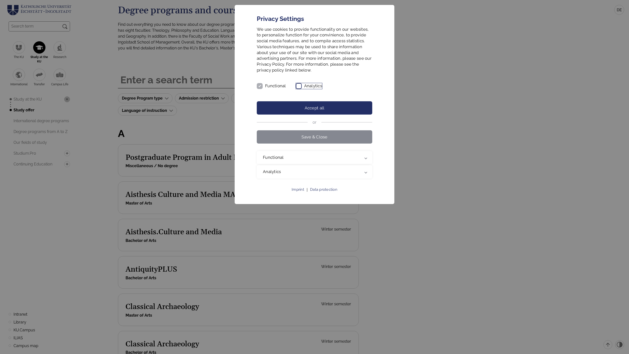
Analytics (313, 85)
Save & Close (314, 136)
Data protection (323, 189)
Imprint (298, 189)
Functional (275, 85)
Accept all (315, 107)
